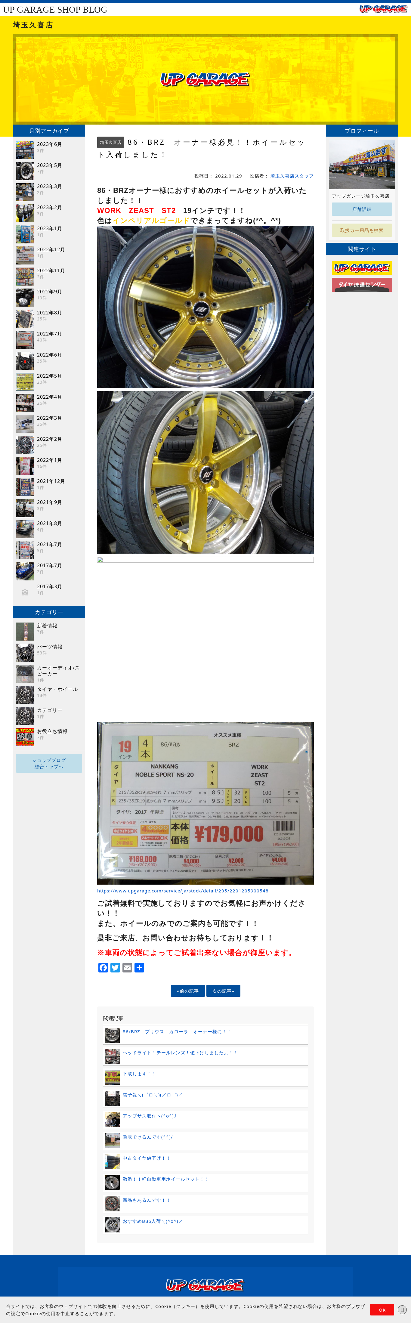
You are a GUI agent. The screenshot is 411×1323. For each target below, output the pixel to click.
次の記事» (223, 991)
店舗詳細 (362, 209)
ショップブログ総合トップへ (49, 763)
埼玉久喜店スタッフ (292, 176)
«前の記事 (188, 991)
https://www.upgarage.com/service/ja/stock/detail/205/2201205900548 (183, 891)
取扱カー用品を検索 (362, 230)
